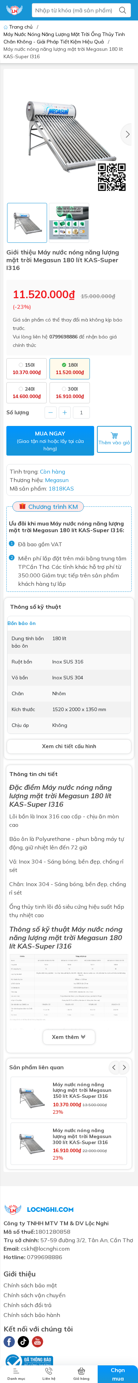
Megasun (92, 937)
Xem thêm (66, 1037)
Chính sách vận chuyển (34, 1295)
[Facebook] (9, 1341)
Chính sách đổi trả (28, 1305)
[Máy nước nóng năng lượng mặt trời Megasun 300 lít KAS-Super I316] (31, 1143)
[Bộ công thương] (28, 1361)
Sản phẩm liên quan (36, 1067)
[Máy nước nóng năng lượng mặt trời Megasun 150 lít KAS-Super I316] (31, 1097)
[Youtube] (37, 1341)
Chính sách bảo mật (30, 1285)
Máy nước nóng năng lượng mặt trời (60, 791)
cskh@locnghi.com (45, 1248)
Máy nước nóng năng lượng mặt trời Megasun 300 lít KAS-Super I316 (82, 1136)
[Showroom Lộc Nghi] (14, 10)
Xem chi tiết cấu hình (69, 746)
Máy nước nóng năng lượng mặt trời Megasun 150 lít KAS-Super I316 (82, 1090)
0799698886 (63, 336)
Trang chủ (21, 27)
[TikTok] (23, 1341)
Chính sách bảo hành (32, 1314)
